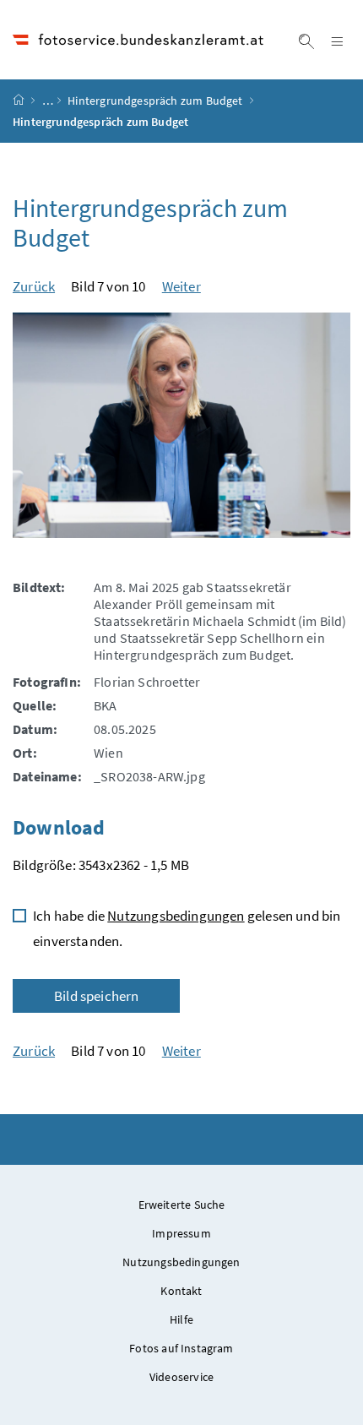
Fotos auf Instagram (181, 1348)
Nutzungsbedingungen (175, 915)
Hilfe (181, 1319)
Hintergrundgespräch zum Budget (155, 100)
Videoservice (181, 1376)
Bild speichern (96, 996)
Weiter (181, 286)
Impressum (181, 1233)
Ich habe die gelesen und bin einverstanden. (186, 928)
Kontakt (181, 1290)
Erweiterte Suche (181, 1204)
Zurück (34, 286)
